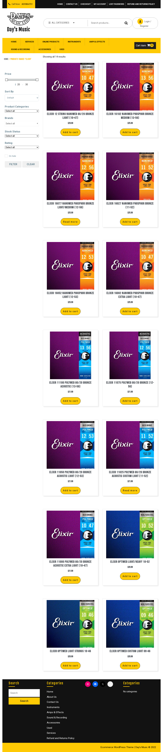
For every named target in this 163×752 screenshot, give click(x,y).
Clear (31, 164)
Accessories (45, 49)
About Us (52, 696)
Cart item (141, 45)
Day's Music (18, 29)
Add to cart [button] (70, 132)
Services (29, 42)
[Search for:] (24, 693)
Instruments (74, 42)
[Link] (110, 684)
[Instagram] (88, 684)
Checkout (86, 4)
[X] (103, 684)
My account (100, 4)
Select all (10, 123)
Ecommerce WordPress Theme (117, 747)
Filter (13, 164)
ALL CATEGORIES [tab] (60, 22)
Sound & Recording (20, 49)
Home (60, 4)
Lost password (116, 4)
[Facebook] (95, 684)
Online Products (51, 42)
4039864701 (26, 3)
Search (126, 23)
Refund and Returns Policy (141, 4)
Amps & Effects (97, 42)
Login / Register (141, 22)
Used (62, 49)
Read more (70, 222)
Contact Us (71, 4)
